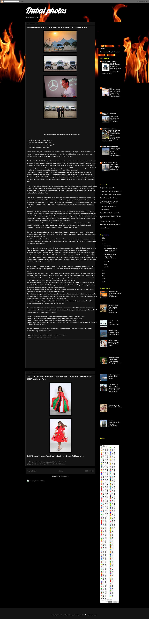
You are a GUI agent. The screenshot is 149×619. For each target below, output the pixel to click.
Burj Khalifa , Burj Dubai (107, 188)
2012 (104, 270)
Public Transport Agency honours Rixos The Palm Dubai (113, 343)
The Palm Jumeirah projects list (110, 224)
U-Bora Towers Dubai (109, 163)
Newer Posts (31, 471)
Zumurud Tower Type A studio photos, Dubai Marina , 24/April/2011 (113, 308)
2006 (104, 281)
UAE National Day (50, 464)
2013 (104, 243)
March (106, 267)
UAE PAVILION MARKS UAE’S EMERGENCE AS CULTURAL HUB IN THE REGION (114, 388)
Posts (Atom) (64, 476)
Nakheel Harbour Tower (110, 146)
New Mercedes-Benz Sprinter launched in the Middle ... (110, 250)
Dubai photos (45, 10)
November (107, 246)
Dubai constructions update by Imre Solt (109, 62)
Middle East (35, 337)
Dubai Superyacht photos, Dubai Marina (114, 376)
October (107, 261)
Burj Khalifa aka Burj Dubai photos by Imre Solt (111, 129)
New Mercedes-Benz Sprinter (48, 337)
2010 (104, 276)
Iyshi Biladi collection (38, 464)
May (105, 264)
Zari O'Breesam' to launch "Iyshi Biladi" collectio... (110, 256)
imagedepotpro (80, 615)
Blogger (95, 615)
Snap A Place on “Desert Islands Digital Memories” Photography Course (115, 360)
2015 (104, 238)
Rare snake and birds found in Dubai (114, 406)
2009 (104, 278)
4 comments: (63, 462)
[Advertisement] (60, 353)
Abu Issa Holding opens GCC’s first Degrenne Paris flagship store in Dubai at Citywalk (115, 93)
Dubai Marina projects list (108, 206)
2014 (104, 241)
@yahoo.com (115, 52)
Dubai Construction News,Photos (110, 194)
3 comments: (64, 335)
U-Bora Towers (105, 228)
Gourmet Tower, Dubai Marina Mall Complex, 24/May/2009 (114, 423)
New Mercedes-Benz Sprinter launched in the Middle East (57, 27)
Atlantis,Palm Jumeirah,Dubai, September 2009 (113, 332)
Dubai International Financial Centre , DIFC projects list (109, 202)
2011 (104, 273)
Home (61, 471)
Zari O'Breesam (60, 464)
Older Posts (89, 471)
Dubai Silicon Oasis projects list (110, 213)
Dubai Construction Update (108, 198)
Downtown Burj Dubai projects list (110, 191)
